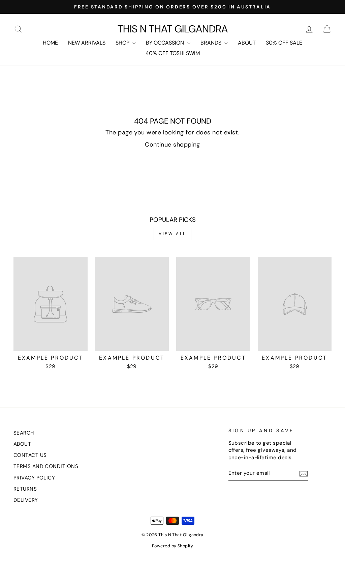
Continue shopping (172, 144)
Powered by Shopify (172, 546)
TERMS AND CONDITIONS (45, 466)
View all (172, 233)
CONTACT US (30, 455)
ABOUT (247, 42)
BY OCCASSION (165, 42)
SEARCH (23, 433)
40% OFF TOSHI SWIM (173, 53)
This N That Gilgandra (173, 29)
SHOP (123, 42)
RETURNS (25, 489)
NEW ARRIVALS (86, 42)
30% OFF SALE (284, 42)
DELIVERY (25, 500)
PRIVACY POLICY (34, 477)
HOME (50, 42)
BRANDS (211, 42)
